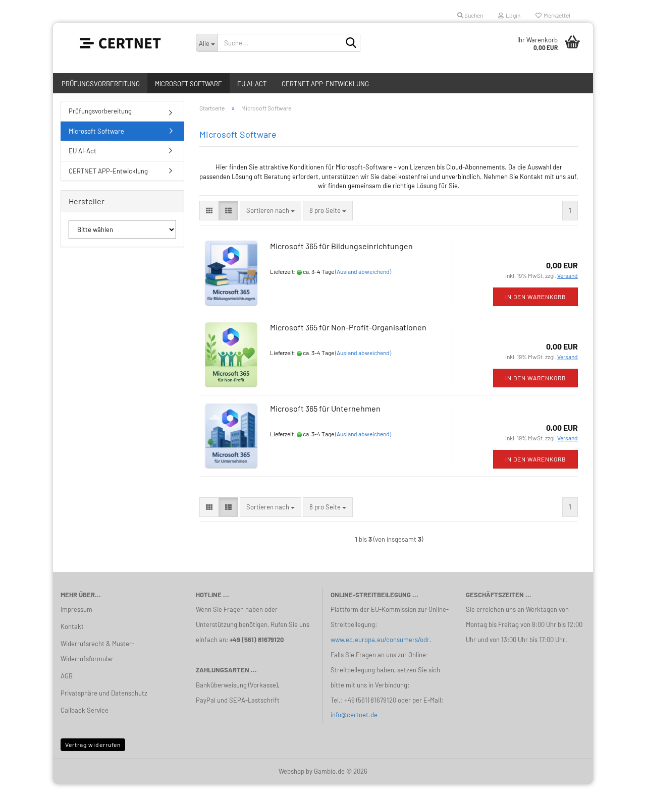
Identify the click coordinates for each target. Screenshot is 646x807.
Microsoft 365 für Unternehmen (325, 408)
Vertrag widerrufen (93, 744)
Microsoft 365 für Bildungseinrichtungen (341, 246)
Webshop (291, 771)
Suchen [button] (473, 15)
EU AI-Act (251, 84)
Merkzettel (556, 15)
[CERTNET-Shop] (121, 43)
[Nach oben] (618, 791)
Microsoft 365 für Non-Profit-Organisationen (348, 327)
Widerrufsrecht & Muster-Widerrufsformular (97, 651)
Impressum (76, 609)
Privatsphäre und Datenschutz (104, 693)
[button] (209, 210)
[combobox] (270, 210)
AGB (67, 676)
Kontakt (72, 626)
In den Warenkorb (535, 296)
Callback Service (85, 710)
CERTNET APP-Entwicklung (325, 84)
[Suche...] (350, 43)
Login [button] (512, 15)
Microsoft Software (188, 84)
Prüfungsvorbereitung (101, 84)
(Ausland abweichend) (363, 271)
